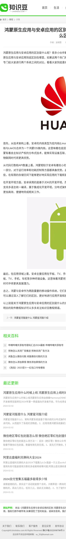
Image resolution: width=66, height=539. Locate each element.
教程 (11, 20)
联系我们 (20, 526)
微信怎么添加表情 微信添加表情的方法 (27, 362)
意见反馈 (46, 526)
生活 (56, 7)
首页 (44, 7)
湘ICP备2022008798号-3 (53, 530)
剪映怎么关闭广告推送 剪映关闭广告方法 (28, 350)
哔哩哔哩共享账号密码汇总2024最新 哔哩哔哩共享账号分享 (35, 346)
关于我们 (6, 526)
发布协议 (59, 526)
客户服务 (33, 526)
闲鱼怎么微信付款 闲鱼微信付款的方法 (27, 356)
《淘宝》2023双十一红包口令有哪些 (26, 367)
